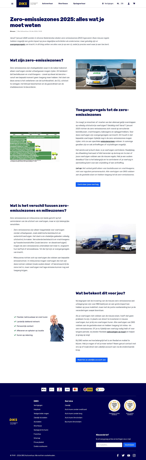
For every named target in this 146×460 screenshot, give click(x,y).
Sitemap (37, 438)
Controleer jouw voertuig (88, 184)
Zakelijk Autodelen (40, 418)
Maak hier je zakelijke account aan (92, 360)
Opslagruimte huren (41, 430)
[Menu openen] (12, 3)
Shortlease (38, 426)
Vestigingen (38, 405)
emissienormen (108, 141)
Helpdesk (37, 409)
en (122, 4)
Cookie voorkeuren (40, 446)
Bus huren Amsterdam (73, 422)
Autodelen (37, 422)
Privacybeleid (39, 442)
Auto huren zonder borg (73, 414)
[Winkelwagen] (134, 3)
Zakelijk (67, 405)
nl (118, 4)
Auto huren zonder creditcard (76, 409)
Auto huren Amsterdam (73, 418)
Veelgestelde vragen (41, 414)
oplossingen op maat (116, 332)
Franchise (37, 434)
